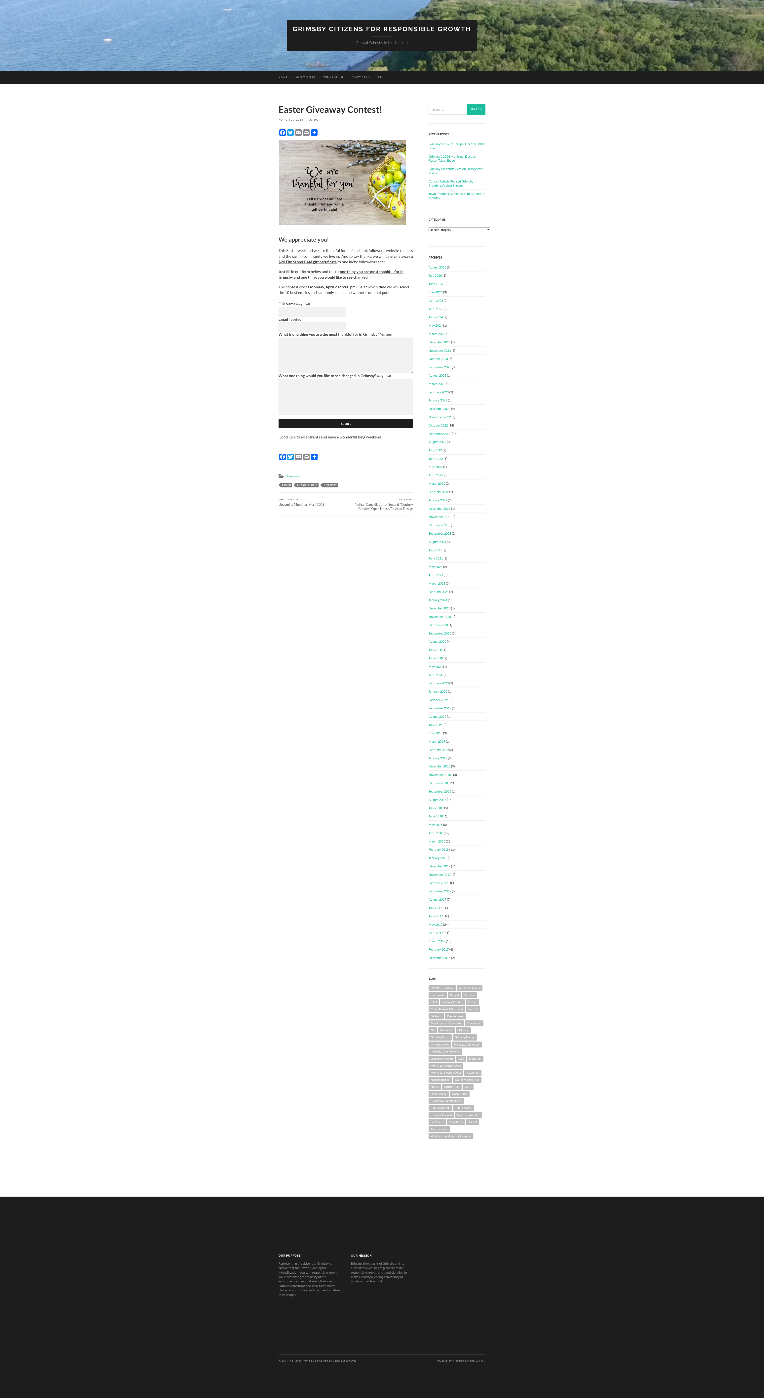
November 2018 (440, 774)
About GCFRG (305, 77)
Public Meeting (440, 1107)
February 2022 (439, 492)
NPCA (435, 1086)
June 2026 (436, 284)
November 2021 (440, 516)
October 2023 (438, 358)
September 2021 (440, 533)
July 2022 (435, 450)
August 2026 (437, 267)
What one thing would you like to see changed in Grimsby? (335, 375)
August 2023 (437, 375)
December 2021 (439, 508)
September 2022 (440, 433)
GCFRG (313, 119)
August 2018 (437, 800)
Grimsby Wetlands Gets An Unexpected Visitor (456, 171)
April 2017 (436, 932)
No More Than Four (467, 1079)
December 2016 (439, 958)
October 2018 (438, 783)
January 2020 (438, 691)
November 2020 (440, 616)
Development (455, 1016)
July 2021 (435, 550)
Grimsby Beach (440, 1037)
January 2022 (438, 500)
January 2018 (438, 858)
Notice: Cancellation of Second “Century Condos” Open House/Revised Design (384, 504)
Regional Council (441, 1115)
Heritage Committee (466, 1044)
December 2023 (439, 342)
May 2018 (435, 824)
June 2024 (436, 317)
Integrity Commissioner (445, 1051)
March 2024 (437, 334)
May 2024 (435, 325)
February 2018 (439, 849)
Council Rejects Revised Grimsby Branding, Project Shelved (451, 183)
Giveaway (330, 484)
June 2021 (436, 558)
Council (473, 1009)
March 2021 (437, 583)
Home (283, 77)
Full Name (294, 304)
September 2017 (440, 891)
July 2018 (435, 808)
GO (433, 1030)
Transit (473, 1122)
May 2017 (435, 924)
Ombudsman (439, 1093)
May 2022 (435, 467)
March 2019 (437, 741)
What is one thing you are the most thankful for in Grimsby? (336, 334)
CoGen (472, 1002)
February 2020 (439, 683)
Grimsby (463, 1030)
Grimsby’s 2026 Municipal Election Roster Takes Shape (452, 158)
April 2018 (436, 833)
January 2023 (438, 400)
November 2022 (440, 417)
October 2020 (438, 625)
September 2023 (440, 367)
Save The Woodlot (468, 1115)
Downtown (474, 1023)
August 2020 (437, 641)
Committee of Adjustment (447, 1009)
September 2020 (440, 633)
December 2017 (439, 866)
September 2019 (440, 708)
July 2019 (435, 724)
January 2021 (438, 600)
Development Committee (446, 1023)
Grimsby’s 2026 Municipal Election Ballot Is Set (457, 146)
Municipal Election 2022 (446, 1072)
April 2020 (436, 675)
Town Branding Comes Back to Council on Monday (457, 196)
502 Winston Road (442, 988)
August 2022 (437, 442)
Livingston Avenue (442, 1058)
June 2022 (436, 458)
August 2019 (437, 716)
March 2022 (437, 483)
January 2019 (438, 758)
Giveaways (293, 476)
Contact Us (361, 77)
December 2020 (439, 608)
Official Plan (451, 1086)
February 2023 (439, 392)
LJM (461, 1058)
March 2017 (437, 941)
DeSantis (436, 1016)
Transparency (439, 1129)
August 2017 (437, 899)
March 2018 (437, 841)
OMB (468, 1086)
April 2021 (436, 575)
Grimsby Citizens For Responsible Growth (382, 29)
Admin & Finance (469, 988)
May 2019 (435, 733)
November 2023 (440, 350)
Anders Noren (464, 1361)
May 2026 (435, 292)
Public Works (463, 1107)
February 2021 (439, 592)
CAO (434, 1002)
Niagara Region (440, 1079)
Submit (346, 423)
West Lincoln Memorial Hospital (451, 1136)
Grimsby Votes (440, 1044)
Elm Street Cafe (307, 484)
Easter (286, 484)
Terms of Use (334, 77)
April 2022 (436, 475)
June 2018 (436, 816)
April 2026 (436, 300)
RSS (380, 77)
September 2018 (440, 791)
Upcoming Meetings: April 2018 (302, 502)
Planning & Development (446, 1100)
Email (290, 319)
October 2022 (438, 425)
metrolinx (475, 1058)
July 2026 (435, 275)
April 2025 (436, 309)
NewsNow (472, 1072)
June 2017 (436, 916)
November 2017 (440, 874)
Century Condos (452, 1002)
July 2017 (435, 908)
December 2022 (439, 408)
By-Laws (469, 995)
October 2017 (438, 883)
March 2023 (437, 384)
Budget (454, 995)
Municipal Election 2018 (446, 1065)
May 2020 (435, 666)
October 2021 (438, 525)
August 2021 (437, 542)
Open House (459, 1093)
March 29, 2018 (291, 119)
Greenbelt (446, 1030)
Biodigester (438, 995)
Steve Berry (456, 1122)
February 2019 (439, 750)
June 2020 (436, 658)
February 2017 (439, 949)
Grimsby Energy (465, 1037)
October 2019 (438, 700)
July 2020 (435, 650)
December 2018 (439, 766)
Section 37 (437, 1122)
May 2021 (435, 566)
